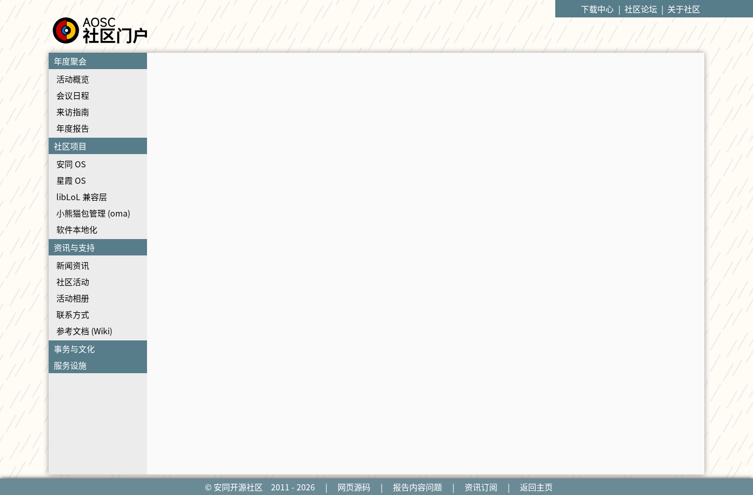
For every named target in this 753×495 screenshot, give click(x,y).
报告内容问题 (417, 487)
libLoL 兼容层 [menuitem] (81, 196)
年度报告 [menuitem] (72, 128)
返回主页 (536, 487)
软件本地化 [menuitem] (76, 229)
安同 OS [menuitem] (71, 164)
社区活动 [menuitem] (72, 281)
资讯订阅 (481, 487)
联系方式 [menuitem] (72, 314)
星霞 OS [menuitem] (71, 180)
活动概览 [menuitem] (72, 79)
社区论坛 (640, 9)
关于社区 (683, 9)
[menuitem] (98, 95)
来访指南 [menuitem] (72, 111)
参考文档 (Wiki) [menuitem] (84, 331)
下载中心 (597, 9)
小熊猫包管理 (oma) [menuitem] (93, 213)
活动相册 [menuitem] (72, 298)
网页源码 (354, 487)
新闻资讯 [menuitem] (72, 265)
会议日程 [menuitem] (72, 95)
